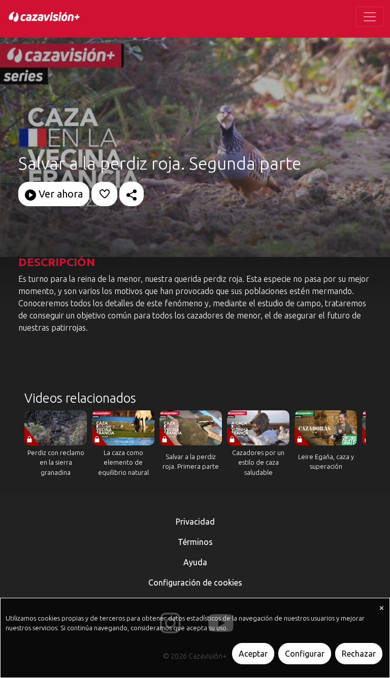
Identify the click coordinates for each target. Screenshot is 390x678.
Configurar (304, 653)
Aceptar (253, 653)
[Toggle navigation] (369, 17)
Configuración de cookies (195, 582)
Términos (195, 541)
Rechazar (359, 653)
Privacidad (195, 521)
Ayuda (195, 562)
